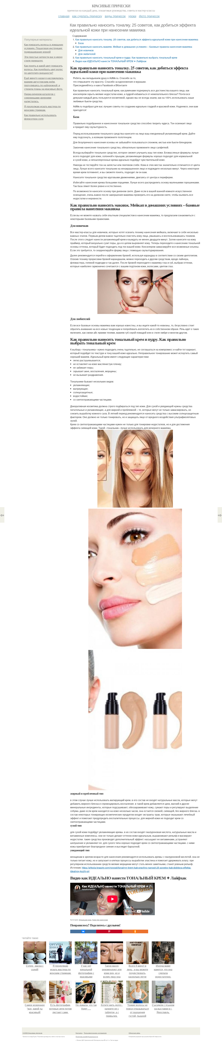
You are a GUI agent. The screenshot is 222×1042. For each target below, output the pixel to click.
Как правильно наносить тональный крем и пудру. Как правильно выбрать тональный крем (126, 57)
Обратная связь (134, 1033)
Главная (63, 16)
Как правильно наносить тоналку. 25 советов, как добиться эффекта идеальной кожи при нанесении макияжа (136, 39)
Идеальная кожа (85, 919)
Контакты (79, 1033)
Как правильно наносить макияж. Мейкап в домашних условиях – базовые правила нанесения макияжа (133, 46)
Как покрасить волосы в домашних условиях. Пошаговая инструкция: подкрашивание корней (43, 48)
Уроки (132, 16)
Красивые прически (111, 5)
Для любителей (86, 54)
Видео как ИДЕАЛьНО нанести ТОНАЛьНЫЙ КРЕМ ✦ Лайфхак (110, 61)
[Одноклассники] (135, 931)
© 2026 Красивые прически (32, 1033)
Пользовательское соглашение (95, 1033)
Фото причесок (149, 16)
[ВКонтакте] (83, 931)
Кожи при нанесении (100, 919)
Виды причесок (115, 16)
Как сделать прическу (87, 16)
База (81, 43)
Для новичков (86, 50)
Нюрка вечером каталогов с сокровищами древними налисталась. (39, 98)
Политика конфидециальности (87, 1037)
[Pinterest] (109, 931)
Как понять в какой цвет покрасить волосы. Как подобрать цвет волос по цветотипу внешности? (43, 69)
